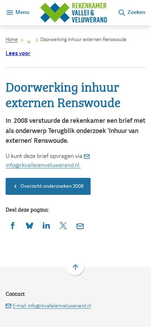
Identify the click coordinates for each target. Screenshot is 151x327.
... (29, 39)
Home (12, 39)
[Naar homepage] (73, 12)
